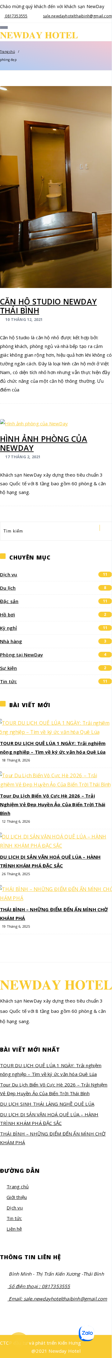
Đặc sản (53, 601)
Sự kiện (53, 668)
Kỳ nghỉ (53, 628)
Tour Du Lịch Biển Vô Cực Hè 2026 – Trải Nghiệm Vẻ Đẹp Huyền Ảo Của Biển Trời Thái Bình (52, 804)
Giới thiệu (17, 1197)
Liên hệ (14, 1229)
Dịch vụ (53, 574)
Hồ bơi (53, 614)
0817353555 (15, 16)
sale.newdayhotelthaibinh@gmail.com (77, 16)
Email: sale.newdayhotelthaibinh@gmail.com (57, 1299)
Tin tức (53, 681)
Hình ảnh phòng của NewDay (43, 443)
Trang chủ (7, 51)
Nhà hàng (53, 641)
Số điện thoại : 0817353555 (38, 1286)
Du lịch (53, 588)
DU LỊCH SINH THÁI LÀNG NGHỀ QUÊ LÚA (47, 1104)
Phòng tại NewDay (53, 655)
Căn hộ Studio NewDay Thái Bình (48, 306)
